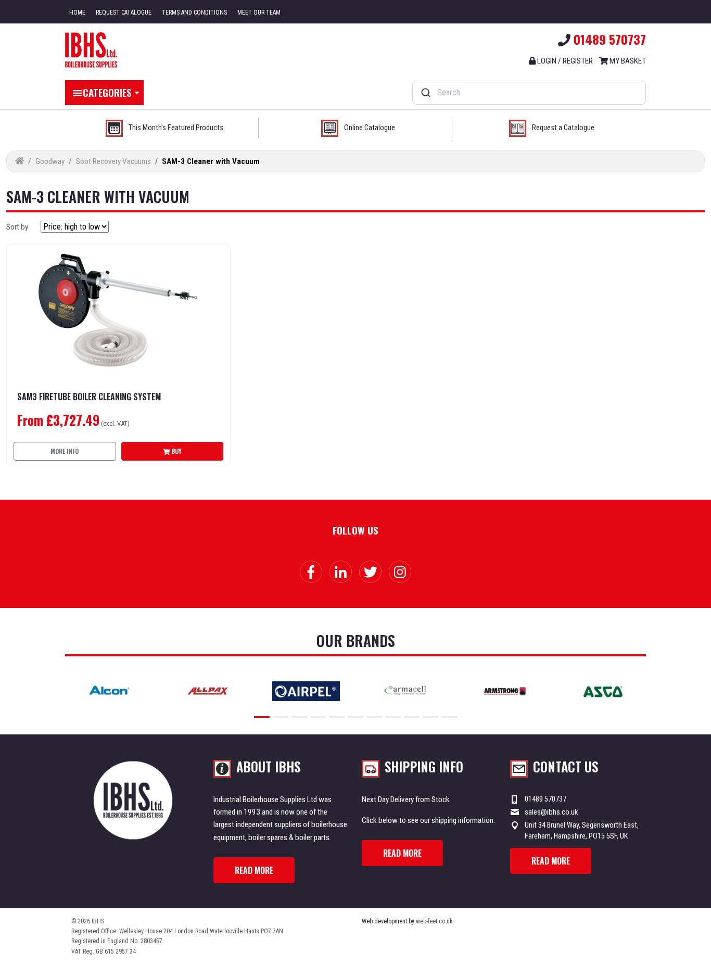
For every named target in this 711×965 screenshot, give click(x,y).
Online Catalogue (369, 127)
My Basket (627, 61)
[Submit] (425, 92)
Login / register (564, 61)
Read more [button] (254, 870)
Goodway (50, 161)
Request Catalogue (123, 12)
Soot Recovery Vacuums (113, 161)
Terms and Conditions (194, 12)
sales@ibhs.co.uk (551, 812)
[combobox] (529, 93)
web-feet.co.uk (434, 921)
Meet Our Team (259, 12)
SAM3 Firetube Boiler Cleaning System (89, 396)
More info (64, 451)
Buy (176, 451)
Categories (107, 92)
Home (77, 12)
